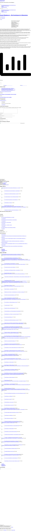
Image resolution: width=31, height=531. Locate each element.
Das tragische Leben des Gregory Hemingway (10, 267)
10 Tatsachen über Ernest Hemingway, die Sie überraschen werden (12, 434)
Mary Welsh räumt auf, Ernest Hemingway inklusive (10, 369)
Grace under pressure (7, 305)
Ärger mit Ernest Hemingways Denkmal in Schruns (10, 448)
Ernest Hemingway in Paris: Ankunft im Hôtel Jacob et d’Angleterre (12, 347)
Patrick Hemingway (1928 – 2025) (11, 329)
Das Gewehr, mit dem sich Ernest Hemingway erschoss (11, 358)
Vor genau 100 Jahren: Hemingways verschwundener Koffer (11, 425)
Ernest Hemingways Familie (7, 399)
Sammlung (6, 91)
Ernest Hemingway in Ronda (7, 280)
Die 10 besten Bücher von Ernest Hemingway (10, 263)
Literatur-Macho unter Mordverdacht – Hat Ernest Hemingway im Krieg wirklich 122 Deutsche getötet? (16, 276)
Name (1, 114)
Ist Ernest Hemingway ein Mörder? (11, 445)
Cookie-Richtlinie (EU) (4, 250)
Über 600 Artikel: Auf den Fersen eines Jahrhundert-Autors (9, 5)
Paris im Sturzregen (6, 380)
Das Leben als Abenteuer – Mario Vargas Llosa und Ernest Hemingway (15, 373)
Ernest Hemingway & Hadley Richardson (9, 377)
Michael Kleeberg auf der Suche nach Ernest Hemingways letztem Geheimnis (16, 264)
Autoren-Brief (3, 249)
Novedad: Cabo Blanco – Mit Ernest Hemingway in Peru (11, 332)
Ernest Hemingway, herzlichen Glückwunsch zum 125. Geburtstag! (12, 350)
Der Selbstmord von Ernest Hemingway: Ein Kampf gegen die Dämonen (20, 384)
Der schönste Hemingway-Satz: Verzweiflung (6, 97)
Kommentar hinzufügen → (3, 100)
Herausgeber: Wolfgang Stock (5, 10)
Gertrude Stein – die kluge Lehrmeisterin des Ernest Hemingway (13, 374)
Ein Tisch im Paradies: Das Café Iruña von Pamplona (13, 254)
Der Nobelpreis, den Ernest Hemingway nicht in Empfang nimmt (12, 454)
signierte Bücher (9, 91)
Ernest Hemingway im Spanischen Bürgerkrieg (13, 281)
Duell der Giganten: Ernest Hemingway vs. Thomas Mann (17, 409)
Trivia (1, 19)
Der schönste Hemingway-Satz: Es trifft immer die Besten (11, 196)
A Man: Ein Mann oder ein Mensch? (8, 418)
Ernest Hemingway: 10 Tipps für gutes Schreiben (22, 365)
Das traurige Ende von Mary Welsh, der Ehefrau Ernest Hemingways (16, 273)
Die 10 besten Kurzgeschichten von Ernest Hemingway (11, 199)
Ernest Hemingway (2, 91)
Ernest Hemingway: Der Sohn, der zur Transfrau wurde (17, 351)
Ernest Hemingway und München (8, 415)
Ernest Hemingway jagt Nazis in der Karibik (12, 298)
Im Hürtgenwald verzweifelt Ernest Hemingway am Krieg (11, 193)
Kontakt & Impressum (4, 7)
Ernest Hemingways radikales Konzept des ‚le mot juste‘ (20, 282)
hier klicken (5, 182)
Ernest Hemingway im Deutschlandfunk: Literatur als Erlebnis (8, 94)
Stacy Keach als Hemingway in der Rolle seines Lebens (15, 344)
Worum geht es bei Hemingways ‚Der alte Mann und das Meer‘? (17, 259)
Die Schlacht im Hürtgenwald (8, 388)
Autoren (2, 6)
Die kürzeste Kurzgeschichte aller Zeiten (14, 258)
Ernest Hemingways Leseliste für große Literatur (15, 206)
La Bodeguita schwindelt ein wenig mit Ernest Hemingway (11, 421)
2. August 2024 (3, 18)
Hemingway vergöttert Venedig (10, 422)
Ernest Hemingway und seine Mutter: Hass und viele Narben (11, 326)
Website (1, 117)
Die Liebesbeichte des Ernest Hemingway (14, 441)
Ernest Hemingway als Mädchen (8, 396)
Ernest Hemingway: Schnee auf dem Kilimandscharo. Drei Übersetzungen (13, 444)
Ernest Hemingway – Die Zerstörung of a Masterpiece (14, 15)
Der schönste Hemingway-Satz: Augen (9, 451)
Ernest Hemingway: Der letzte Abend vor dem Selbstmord (19, 299)
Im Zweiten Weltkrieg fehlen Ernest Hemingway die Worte (11, 412)
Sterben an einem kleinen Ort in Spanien (11, 355)
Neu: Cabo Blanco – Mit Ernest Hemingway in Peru (10, 302)
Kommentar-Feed (4, 465)
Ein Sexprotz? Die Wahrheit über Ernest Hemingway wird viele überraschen (21, 336)
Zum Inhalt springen (2, 0)
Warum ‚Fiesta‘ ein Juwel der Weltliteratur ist (14, 327)
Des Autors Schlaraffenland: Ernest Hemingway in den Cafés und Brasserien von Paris (14, 393)
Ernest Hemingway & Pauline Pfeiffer (9, 428)
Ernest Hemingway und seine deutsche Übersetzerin (10, 431)
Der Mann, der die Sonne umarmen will (11, 408)
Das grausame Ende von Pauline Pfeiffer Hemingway (17, 323)
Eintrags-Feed (3, 464)
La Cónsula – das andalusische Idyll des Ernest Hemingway (11, 437)
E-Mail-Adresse (2, 115)
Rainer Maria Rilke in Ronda (7, 205)
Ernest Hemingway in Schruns (8, 202)
